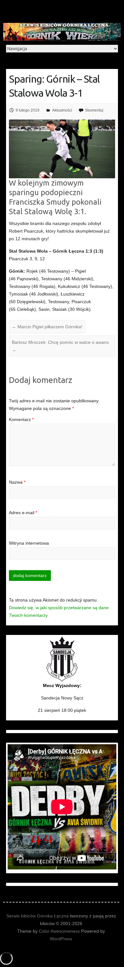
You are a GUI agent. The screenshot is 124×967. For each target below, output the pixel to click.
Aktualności (62, 110)
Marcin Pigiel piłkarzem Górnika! (47, 326)
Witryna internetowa (29, 543)
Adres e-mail (23, 512)
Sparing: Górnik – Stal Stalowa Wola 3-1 (54, 86)
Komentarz (21, 419)
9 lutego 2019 (27, 110)
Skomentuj (94, 110)
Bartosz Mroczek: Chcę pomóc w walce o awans (60, 346)
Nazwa (17, 482)
